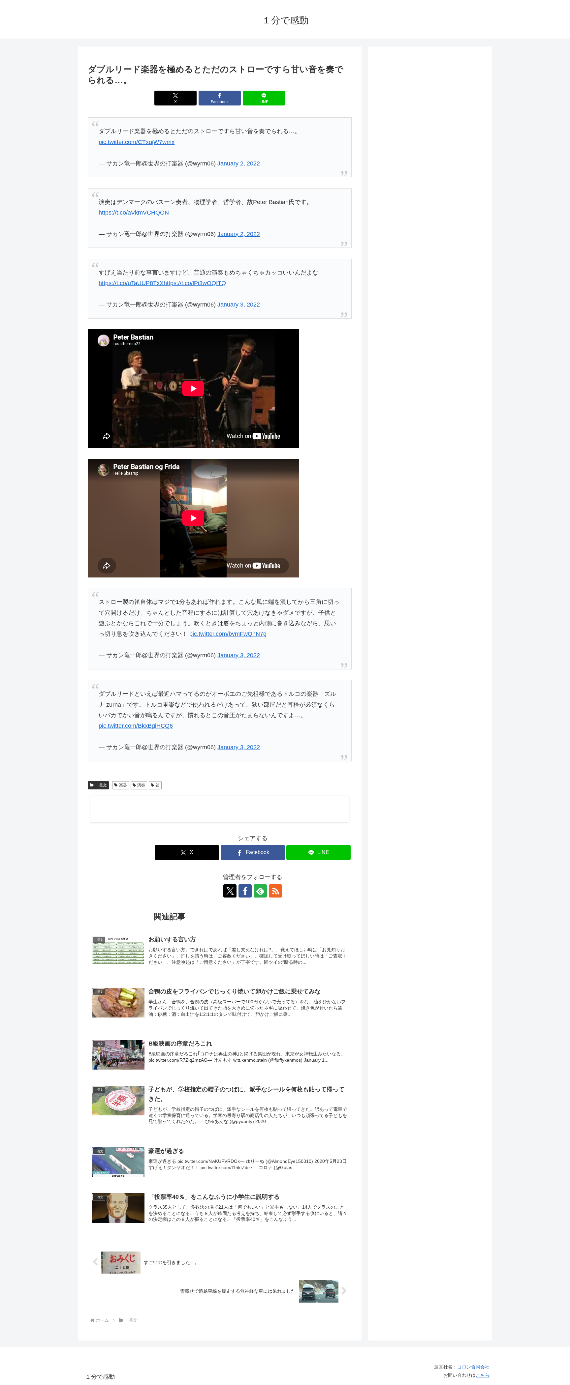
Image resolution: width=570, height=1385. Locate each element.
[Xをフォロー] (230, 891)
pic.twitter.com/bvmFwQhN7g (228, 634)
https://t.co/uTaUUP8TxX (131, 283)
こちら (483, 1375)
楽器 (123, 785)
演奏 (141, 785)
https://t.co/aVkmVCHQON (134, 212)
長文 (101, 785)
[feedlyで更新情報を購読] (260, 891)
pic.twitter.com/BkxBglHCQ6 (136, 725)
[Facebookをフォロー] (245, 891)
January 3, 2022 (238, 304)
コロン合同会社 (473, 1367)
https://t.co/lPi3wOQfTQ (195, 283)
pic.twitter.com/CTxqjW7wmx (136, 142)
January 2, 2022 (238, 163)
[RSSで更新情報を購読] (275, 891)
